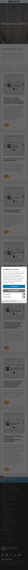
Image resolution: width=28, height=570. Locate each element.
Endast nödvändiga (14, 290)
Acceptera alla (14, 286)
